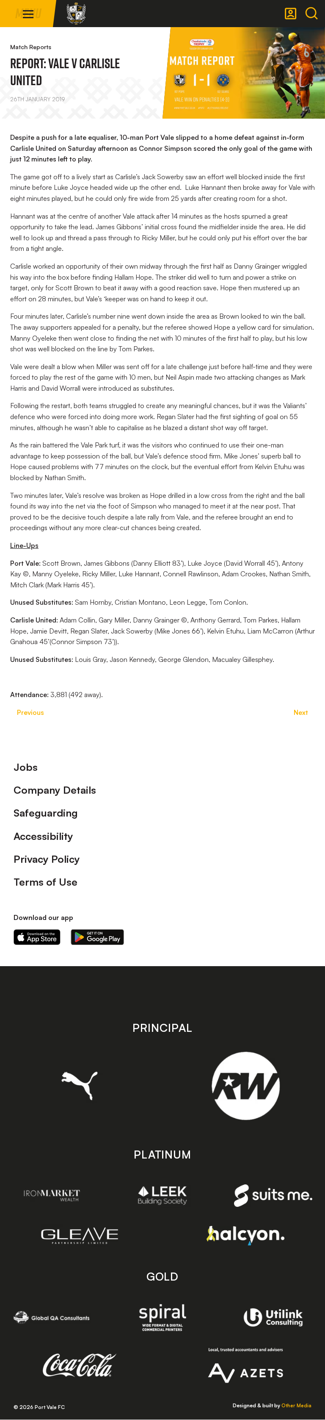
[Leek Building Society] (163, 1195)
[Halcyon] (246, 1235)
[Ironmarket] (52, 1195)
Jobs (26, 767)
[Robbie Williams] (246, 1086)
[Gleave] (80, 1235)
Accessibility (43, 836)
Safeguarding (46, 812)
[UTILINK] (273, 1317)
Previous (30, 712)
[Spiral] (163, 1317)
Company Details (55, 790)
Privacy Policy (47, 859)
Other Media (296, 1405)
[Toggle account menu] (291, 13)
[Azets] (246, 1365)
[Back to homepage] (76, 13)
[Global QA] (52, 1317)
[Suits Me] (273, 1195)
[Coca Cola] (80, 1365)
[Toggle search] (311, 13)
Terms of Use (45, 881)
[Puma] (80, 1086)
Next (301, 712)
